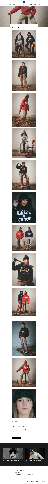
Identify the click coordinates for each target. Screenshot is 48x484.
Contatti (40, 4)
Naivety (35, 4)
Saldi (7, 4)
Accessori (27, 4)
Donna (23, 4)
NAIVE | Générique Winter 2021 (33, 460)
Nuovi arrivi (15, 4)
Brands (31, 4)
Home (11, 4)
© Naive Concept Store (6, 481)
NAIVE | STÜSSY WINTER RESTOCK (11, 460)
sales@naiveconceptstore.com (17, 472)
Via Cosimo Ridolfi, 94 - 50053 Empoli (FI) (19, 470)
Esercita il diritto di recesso (31, 474)
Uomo (19, 4)
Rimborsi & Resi (30, 470)
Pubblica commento (16, 437)
